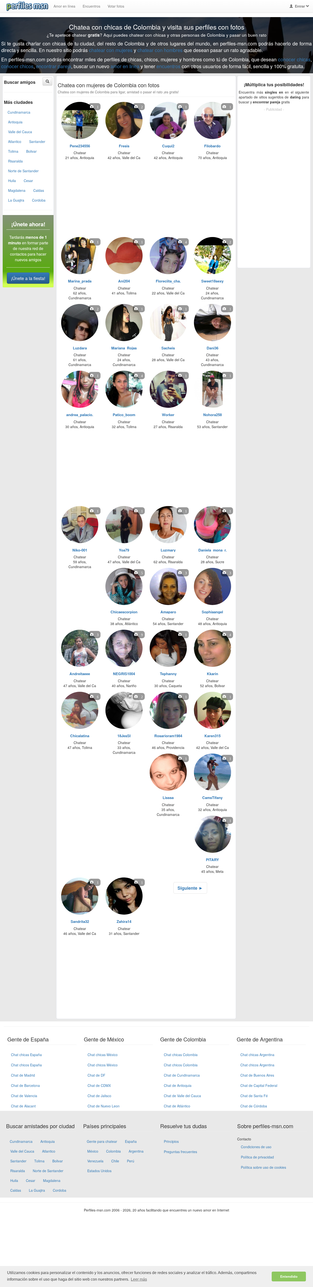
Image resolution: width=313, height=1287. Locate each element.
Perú (130, 1160)
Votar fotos (116, 6)
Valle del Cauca (20, 131)
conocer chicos (17, 66)
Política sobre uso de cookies (263, 1167)
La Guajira (16, 200)
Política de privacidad (257, 1157)
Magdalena (16, 190)
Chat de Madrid (23, 1075)
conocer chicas (294, 59)
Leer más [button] (139, 1279)
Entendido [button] (289, 1276)
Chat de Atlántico (177, 1105)
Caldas (38, 190)
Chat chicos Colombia (181, 1064)
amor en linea (125, 66)
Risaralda (15, 161)
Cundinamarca (19, 112)
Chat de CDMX (99, 1085)
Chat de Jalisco (99, 1095)
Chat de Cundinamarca (182, 1075)
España (131, 1141)
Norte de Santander (23, 170)
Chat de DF (96, 1075)
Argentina (136, 1151)
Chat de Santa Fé (254, 1095)
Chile (115, 1160)
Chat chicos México (103, 1064)
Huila (12, 180)
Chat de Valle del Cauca (182, 1095)
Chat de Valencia (24, 1095)
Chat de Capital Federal (258, 1085)
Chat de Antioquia (177, 1085)
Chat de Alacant (23, 1105)
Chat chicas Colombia (181, 1054)
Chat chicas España (26, 1054)
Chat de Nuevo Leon (104, 1105)
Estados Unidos (99, 1170)
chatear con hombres (160, 50)
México (92, 1151)
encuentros (168, 66)
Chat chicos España (26, 1064)
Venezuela (95, 1160)
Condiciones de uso (256, 1146)
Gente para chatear (102, 1141)
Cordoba (38, 200)
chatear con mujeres (111, 50)
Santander (37, 141)
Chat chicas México (103, 1054)
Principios (171, 1141)
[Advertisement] (143, 200)
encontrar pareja (53, 66)
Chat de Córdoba (253, 1105)
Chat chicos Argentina (257, 1064)
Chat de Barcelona (25, 1085)
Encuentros (91, 6)
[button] (47, 81)
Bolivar (31, 151)
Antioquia (15, 121)
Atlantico (14, 141)
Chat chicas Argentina (257, 1054)
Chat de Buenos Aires (257, 1075)
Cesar (28, 180)
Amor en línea (64, 6)
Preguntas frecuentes (180, 1151)
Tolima (13, 151)
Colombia (113, 1151)
